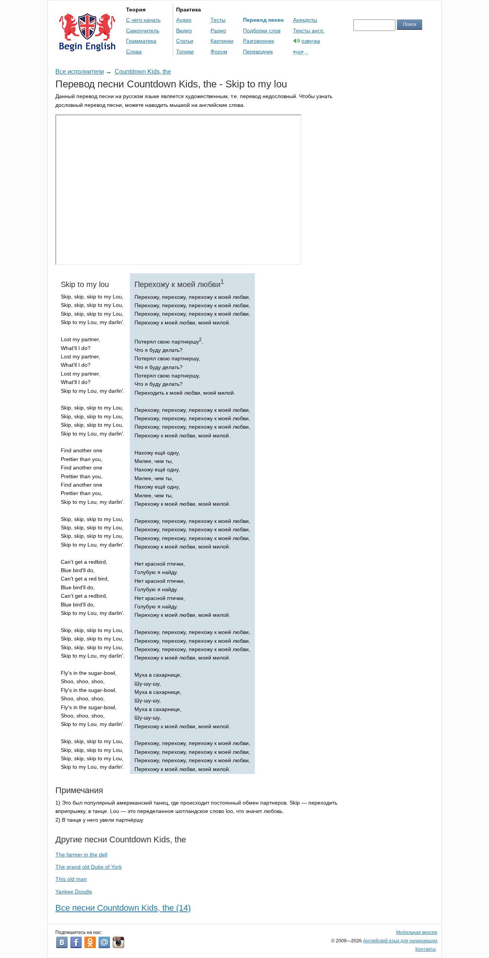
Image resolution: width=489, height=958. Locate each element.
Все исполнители (79, 71)
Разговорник (258, 41)
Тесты (217, 20)
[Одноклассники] (90, 942)
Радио (218, 30)
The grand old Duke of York (88, 867)
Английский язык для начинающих (400, 940)
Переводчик (258, 51)
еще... (300, 51)
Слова (134, 51)
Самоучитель (142, 30)
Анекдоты (305, 20)
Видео (184, 30)
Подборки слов (261, 30)
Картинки (221, 41)
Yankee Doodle (73, 892)
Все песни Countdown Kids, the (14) (123, 908)
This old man (71, 879)
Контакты (425, 949)
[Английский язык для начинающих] (87, 48)
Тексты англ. (308, 30)
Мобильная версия (416, 932)
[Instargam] (118, 942)
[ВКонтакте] (62, 942)
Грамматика (141, 41)
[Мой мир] (104, 942)
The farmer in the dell (81, 855)
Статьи (184, 41)
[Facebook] (76, 942)
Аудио (183, 20)
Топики (185, 51)
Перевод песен (263, 20)
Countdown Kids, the (143, 71)
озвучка (310, 41)
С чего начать (143, 20)
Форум (218, 51)
